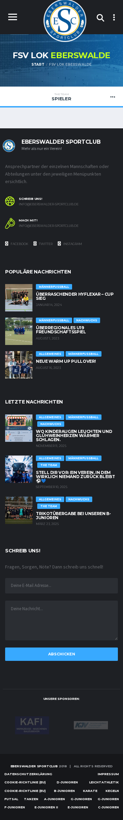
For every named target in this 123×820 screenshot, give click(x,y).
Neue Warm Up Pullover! (66, 361)
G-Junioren (81, 799)
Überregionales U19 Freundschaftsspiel (61, 329)
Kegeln (112, 791)
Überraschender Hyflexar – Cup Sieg (75, 296)
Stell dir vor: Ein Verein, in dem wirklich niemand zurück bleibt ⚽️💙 (75, 476)
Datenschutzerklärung (28, 774)
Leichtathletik (104, 782)
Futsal (11, 799)
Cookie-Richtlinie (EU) (25, 782)
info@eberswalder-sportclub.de (49, 204)
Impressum (108, 774)
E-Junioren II (46, 807)
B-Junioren (64, 791)
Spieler (61, 96)
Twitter (45, 244)
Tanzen (31, 799)
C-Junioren (108, 807)
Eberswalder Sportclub (34, 766)
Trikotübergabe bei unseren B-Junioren (73, 515)
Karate (90, 791)
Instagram (72, 244)
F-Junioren (14, 807)
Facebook (19, 244)
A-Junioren (54, 799)
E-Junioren (78, 807)
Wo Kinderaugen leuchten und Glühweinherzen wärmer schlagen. (74, 435)
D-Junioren (67, 782)
